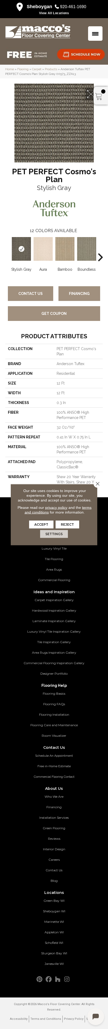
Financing (79, 293)
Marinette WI (54, 922)
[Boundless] (87, 249)
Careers (54, 860)
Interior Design (54, 849)
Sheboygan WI (54, 911)
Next (100, 249)
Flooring (23, 69)
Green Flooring (54, 828)
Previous (8, 249)
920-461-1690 (73, 6)
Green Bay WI (54, 901)
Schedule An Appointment (54, 755)
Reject (67, 524)
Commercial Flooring (54, 580)
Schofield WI (54, 943)
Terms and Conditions (45, 1019)
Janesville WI (54, 964)
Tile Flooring (54, 559)
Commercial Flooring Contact (54, 777)
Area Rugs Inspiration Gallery (54, 652)
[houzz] (58, 979)
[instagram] (67, 979)
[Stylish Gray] (21, 249)
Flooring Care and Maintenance (54, 725)
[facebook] (48, 979)
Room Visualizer (54, 736)
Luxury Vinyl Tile (54, 548)
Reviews (54, 839)
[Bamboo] (65, 249)
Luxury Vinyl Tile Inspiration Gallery (54, 631)
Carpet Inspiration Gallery (54, 600)
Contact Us (30, 293)
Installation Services (54, 818)
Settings (54, 534)
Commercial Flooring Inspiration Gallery (54, 663)
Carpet (36, 69)
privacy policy (56, 507)
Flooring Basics (54, 693)
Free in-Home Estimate (54, 766)
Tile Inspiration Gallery (54, 642)
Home (9, 69)
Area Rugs (54, 569)
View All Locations (54, 13)
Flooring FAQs (54, 704)
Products (51, 69)
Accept (41, 524)
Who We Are (54, 796)
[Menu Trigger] (95, 33)
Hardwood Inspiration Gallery (54, 610)
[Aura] (43, 249)
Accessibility (19, 1019)
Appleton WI (54, 932)
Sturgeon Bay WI (54, 953)
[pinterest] (39, 979)
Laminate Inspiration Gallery (54, 621)
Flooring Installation (54, 714)
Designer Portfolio (54, 673)
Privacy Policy (73, 1019)
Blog (54, 881)
